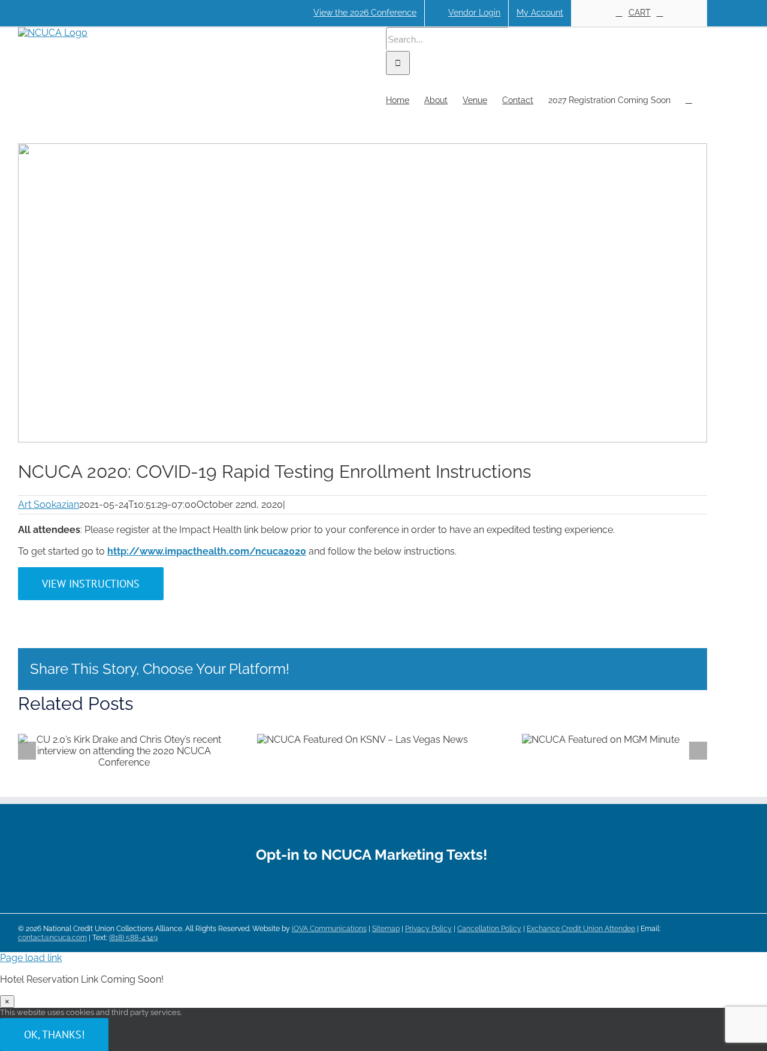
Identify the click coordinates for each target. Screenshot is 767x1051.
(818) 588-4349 (133, 937)
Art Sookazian (48, 504)
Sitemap (386, 928)
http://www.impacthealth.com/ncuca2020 (206, 551)
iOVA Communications (329, 928)
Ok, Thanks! (54, 1034)
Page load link (31, 957)
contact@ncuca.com (52, 937)
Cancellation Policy (489, 928)
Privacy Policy (428, 928)
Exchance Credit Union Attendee (581, 928)
